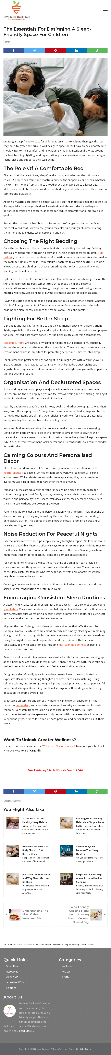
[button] (105, 10)
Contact (11, 988)
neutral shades (12, 472)
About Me (12, 977)
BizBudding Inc (86, 1049)
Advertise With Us (17, 982)
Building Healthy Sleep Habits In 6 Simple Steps (90, 820)
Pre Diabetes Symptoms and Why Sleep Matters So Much (36, 878)
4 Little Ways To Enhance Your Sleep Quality (87, 850)
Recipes (66, 971)
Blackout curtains (14, 342)
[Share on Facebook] (13, 50)
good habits (10, 609)
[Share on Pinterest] (55, 50)
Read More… (26, 1031)
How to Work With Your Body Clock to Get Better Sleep (35, 850)
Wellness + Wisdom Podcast (58, 746)
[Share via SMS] (97, 50)
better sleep (23, 705)
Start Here (12, 966)
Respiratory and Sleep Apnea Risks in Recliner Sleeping (89, 878)
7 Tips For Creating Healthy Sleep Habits (34, 820)
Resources (12, 971)
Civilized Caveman (42, 1049)
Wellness (17, 800)
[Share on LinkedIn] (76, 50)
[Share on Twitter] (34, 50)
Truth (65, 977)
